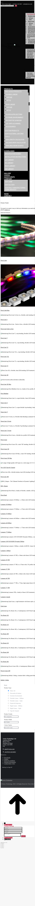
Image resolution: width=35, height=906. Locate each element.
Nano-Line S (4, 403)
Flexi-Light (4, 260)
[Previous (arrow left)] (1, 845)
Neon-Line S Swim (6, 421)
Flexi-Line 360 (5, 476)
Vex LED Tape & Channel (8, 467)
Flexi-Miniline (4, 393)
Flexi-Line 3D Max (6, 384)
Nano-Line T (4, 412)
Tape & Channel (14, 711)
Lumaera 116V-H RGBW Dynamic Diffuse (12, 541)
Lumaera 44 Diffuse (6, 523)
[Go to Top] (17, 820)
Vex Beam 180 (5, 634)
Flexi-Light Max (5, 310)
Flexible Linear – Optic (16, 701)
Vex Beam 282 (5, 661)
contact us (7, 210)
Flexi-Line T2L (5, 356)
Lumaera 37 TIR (5, 569)
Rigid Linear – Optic (15, 708)
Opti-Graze (4, 606)
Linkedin (8, 839)
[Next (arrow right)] (3, 845)
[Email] (13, 832)
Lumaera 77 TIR (5, 587)
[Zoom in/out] (6, 842)
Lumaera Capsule (5, 597)
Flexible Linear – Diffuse (17, 698)
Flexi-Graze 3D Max (6, 458)
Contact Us (9, 838)
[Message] (12, 836)
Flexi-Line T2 (4, 347)
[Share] (3, 842)
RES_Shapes (4, 486)
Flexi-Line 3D (4, 375)
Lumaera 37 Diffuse (6, 513)
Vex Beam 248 (5, 652)
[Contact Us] (5, 838)
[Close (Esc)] (1, 842)
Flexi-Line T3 (4, 366)
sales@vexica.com (27, 4)
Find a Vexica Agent (6, 4)
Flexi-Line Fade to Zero (7, 329)
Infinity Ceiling (5, 680)
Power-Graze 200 (5, 671)
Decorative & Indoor (15, 693)
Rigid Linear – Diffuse (16, 706)
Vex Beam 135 (5, 624)
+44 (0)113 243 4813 (10, 752)
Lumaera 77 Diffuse (6, 532)
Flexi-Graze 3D (5, 449)
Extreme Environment (16, 696)
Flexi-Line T (4, 338)
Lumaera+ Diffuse (6, 550)
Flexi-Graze (4, 439)
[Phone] (13, 830)
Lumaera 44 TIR (5, 578)
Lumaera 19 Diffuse (6, 504)
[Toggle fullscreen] (4, 842)
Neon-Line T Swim (6, 430)
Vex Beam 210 (5, 643)
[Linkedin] (5, 839)
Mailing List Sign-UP (7, 767)
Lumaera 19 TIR (5, 560)
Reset (5, 685)
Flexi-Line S (4, 319)
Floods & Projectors (15, 703)
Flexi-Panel (4, 495)
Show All (12, 691)
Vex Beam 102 (5, 615)
